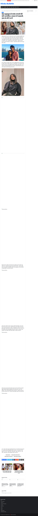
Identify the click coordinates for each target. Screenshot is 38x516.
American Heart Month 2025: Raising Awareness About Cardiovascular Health (20, 0)
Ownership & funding (3, 511)
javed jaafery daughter (17, 456)
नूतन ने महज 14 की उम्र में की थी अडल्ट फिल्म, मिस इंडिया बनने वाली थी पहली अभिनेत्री (13, 484)
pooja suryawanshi (5, 20)
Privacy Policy (2, 501)
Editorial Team (2, 510)
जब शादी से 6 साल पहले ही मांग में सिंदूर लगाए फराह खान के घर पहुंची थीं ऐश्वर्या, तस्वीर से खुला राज (20, 484)
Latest (2, 508)
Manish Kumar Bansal (13, 514)
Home (1, 509)
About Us (2, 502)
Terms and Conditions (3, 503)
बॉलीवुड (2, 12)
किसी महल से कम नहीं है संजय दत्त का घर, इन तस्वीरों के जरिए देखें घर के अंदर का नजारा (5, 484)
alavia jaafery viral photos (8, 456)
